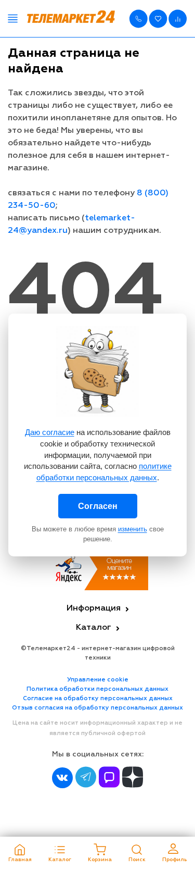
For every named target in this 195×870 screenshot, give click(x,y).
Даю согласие (49, 432)
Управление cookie (97, 680)
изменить (132, 529)
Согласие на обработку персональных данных (98, 698)
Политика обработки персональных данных (97, 689)
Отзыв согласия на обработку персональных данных (97, 708)
